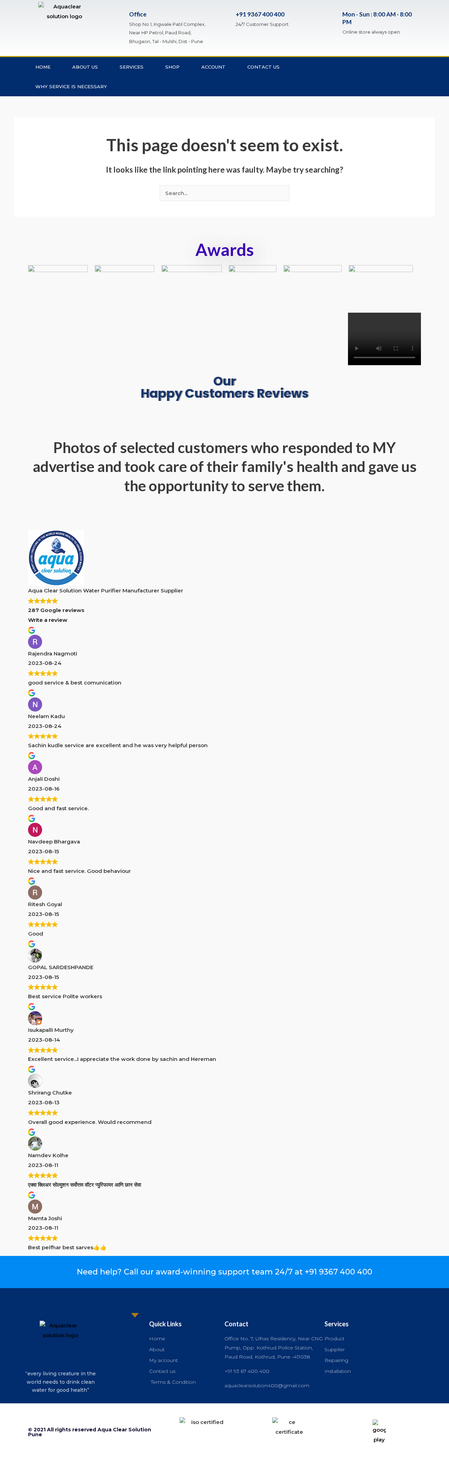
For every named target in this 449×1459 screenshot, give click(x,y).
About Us (85, 67)
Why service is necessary (71, 86)
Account (213, 67)
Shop (172, 67)
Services (131, 67)
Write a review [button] (47, 620)
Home (43, 67)
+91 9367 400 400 (260, 14)
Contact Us (263, 67)
